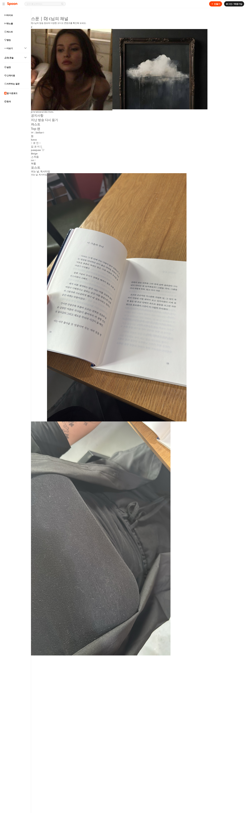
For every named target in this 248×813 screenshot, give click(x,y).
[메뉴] (3, 3)
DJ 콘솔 (10, 57)
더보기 (10, 48)
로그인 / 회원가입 (234, 3)
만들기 (217, 3)
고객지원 (11, 75)
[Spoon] (12, 4)
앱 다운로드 (12, 93)
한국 (9, 101)
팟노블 (10, 23)
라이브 (10, 15)
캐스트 (10, 31)
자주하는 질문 (13, 83)
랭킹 (9, 40)
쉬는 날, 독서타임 (40, 171)
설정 (9, 67)
